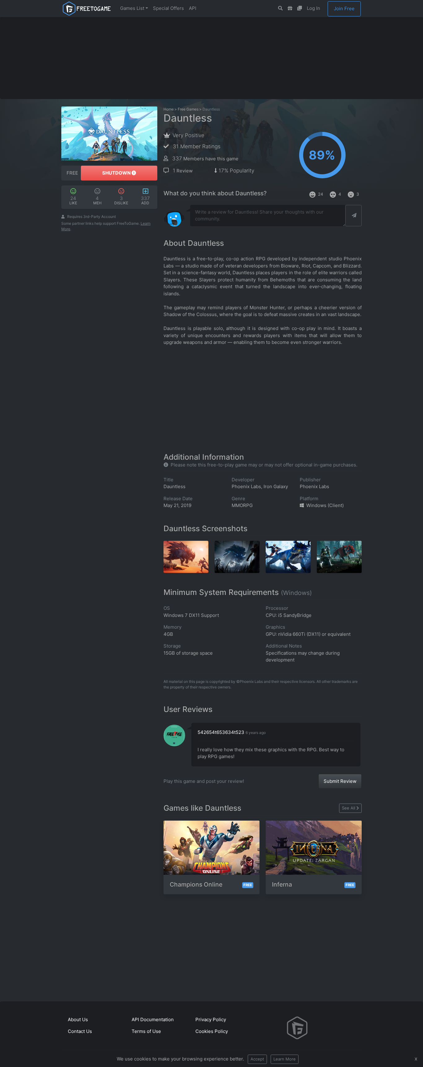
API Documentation (153, 1019)
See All (348, 807)
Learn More (284, 1058)
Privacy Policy (210, 1019)
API (192, 8)
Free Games (188, 109)
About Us (78, 1019)
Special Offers (168, 8)
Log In (313, 8)
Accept (257, 1058)
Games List (132, 8)
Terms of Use (146, 1031)
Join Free (344, 8)
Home (169, 109)
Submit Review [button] (340, 781)
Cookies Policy (211, 1031)
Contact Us (80, 1031)
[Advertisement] (211, 58)
